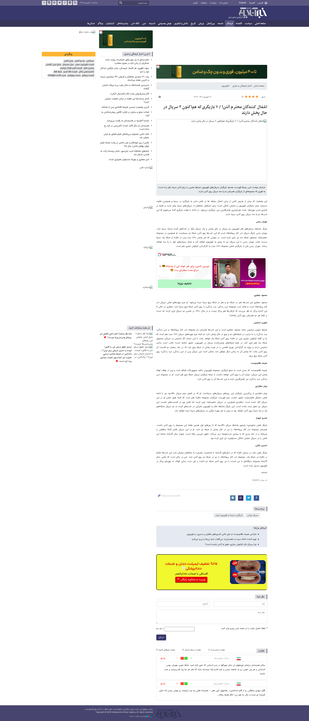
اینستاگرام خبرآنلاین (65, 3)
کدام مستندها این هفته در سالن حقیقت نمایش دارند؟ (127, 100)
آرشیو (195, 2)
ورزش (201, 23)
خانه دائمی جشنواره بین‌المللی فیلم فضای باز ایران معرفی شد (126, 135)
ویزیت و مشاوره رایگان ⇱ (191, 579)
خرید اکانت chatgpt (57, 75)
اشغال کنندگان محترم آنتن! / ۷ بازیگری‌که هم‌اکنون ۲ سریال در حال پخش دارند (215, 110)
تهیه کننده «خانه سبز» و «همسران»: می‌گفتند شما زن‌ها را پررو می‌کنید (224, 539)
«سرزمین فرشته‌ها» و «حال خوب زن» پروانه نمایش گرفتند (125, 86)
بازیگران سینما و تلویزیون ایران (229, 515)
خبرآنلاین (247, 13)
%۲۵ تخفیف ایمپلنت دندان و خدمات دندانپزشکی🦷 (191, 566)
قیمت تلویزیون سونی (84, 64)
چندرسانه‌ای (122, 23)
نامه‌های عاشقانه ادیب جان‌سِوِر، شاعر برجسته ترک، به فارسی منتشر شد (124, 152)
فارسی (260, 2)
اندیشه (152, 23)
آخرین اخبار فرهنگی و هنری (137, 54)
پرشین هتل (88, 68)
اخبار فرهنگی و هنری (241, 86)
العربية (252, 2)
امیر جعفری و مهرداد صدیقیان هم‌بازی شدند (129, 159)
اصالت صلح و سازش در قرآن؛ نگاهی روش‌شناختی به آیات (125, 113)
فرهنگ (229, 23)
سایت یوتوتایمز (73, 75)
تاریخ (193, 23)
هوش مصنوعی (164, 23)
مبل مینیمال (68, 64)
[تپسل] (158, 66)
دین (144, 23)
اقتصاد (239, 23)
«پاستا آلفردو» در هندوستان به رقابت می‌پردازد (128, 121)
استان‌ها (91, 23)
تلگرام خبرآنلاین (70, 3)
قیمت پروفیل (88, 75)
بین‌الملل (211, 23)
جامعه (221, 23)
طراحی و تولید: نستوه (137, 716)
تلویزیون (225, 86)
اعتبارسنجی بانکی (86, 71)
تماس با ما (223, 2)
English (242, 2)
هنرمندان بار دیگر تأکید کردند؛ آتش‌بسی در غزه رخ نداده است (126, 127)
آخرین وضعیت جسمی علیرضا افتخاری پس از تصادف (125, 107)
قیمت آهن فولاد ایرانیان (71, 68)
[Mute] (221, 285)
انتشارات (110, 23)
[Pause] (216, 285)
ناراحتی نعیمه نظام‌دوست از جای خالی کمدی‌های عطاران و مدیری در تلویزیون (221, 534)
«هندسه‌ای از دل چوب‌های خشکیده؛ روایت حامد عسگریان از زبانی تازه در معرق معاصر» (127, 61)
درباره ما (213, 2)
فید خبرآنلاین (75, 3)
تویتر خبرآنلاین (59, 3)
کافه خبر (135, 23)
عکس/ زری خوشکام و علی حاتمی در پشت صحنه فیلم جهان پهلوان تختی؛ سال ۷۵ (124, 144)
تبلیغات (204, 2)
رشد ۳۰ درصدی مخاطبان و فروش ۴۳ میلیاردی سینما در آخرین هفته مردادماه (124, 78)
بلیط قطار (57, 71)
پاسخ (163, 658)
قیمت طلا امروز (70, 71)
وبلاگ (100, 23)
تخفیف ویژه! (184, 283)
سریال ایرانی (252, 515)
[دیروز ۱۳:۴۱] (143, 338)
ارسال (161, 637)
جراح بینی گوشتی (53, 64)
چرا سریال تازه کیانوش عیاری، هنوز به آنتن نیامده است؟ (230, 544)
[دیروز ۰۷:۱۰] (143, 351)
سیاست (248, 23)
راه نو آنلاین (79, 61)
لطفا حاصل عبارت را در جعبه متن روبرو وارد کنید (244, 628)
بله (49, 3)
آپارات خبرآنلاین (54, 3)
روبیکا (44, 3)
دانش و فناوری (181, 23)
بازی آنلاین (68, 61)
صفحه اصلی (260, 23)
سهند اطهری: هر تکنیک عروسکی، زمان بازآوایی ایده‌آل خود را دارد (124, 69)
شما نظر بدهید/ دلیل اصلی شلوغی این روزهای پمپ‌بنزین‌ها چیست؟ (116, 336)
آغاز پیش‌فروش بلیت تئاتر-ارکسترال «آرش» (129, 94)
